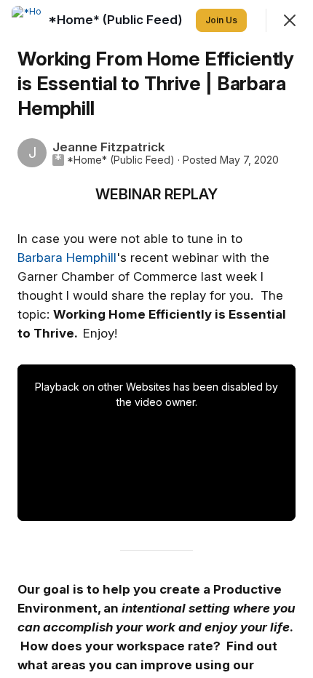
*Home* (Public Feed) (121, 160)
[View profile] (26, 20)
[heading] (117, 19)
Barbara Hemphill (66, 257)
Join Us (221, 20)
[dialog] (156, 339)
